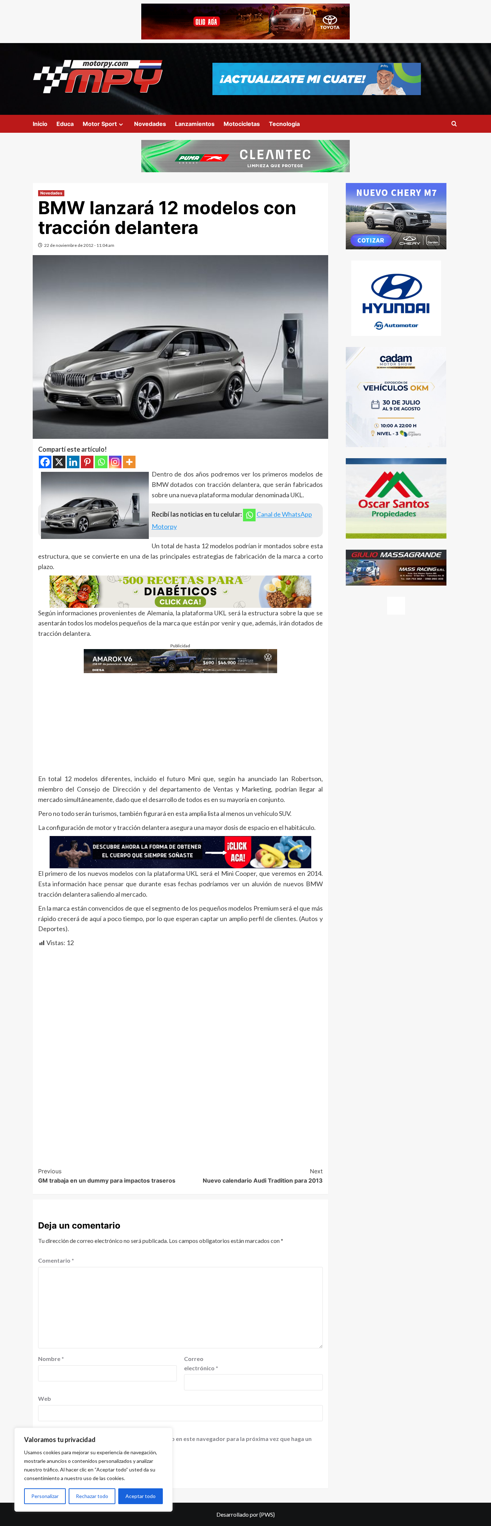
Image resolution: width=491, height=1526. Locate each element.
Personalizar (45, 1496)
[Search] (454, 124)
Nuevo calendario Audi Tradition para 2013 (263, 1176)
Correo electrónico (201, 1363)
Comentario (56, 1260)
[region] (93, 1470)
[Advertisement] (180, 723)
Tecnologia (284, 123)
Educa (65, 123)
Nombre (51, 1358)
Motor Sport (100, 123)
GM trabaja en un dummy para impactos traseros (106, 1176)
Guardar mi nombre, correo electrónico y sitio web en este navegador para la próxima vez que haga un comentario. (176, 1443)
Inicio (40, 123)
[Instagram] (115, 462)
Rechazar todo (92, 1496)
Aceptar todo (140, 1496)
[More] (129, 462)
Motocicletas (242, 123)
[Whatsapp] (101, 462)
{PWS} (267, 1514)
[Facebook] (45, 462)
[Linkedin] (73, 462)
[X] (59, 462)
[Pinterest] (87, 462)
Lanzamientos (195, 123)
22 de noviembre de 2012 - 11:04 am (79, 245)
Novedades (150, 123)
